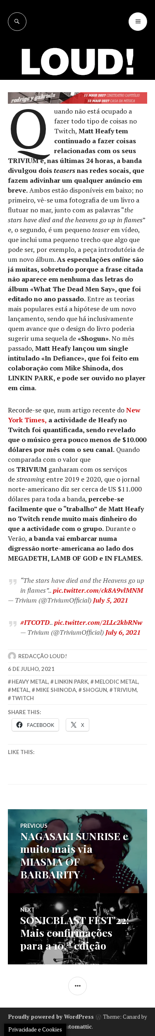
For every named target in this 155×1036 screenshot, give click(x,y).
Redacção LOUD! (42, 656)
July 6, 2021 (123, 632)
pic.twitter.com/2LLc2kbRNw (98, 622)
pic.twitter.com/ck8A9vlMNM (98, 590)
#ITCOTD (35, 622)
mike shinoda (56, 690)
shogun (95, 690)
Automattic (77, 1026)
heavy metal (30, 681)
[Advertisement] (77, 112)
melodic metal (116, 681)
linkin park (71, 681)
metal (20, 690)
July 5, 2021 (110, 600)
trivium (125, 690)
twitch (23, 698)
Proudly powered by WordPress (51, 1016)
